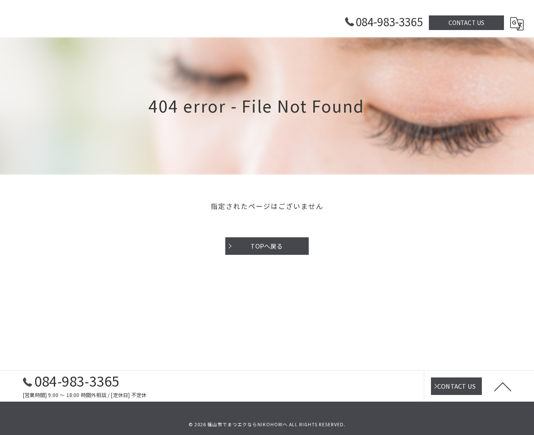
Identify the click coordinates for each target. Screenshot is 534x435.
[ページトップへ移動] (502, 386)
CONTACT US (466, 22)
